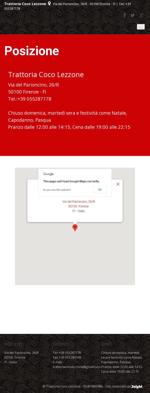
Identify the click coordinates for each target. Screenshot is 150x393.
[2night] (137, 386)
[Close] (118, 184)
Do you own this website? (57, 190)
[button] (75, 228)
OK (100, 189)
